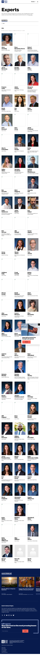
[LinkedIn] (11, 615)
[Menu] (37, 2)
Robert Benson (21, 594)
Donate (33, 1)
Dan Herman (25, 594)
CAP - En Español (4, 649)
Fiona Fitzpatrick (4, 594)
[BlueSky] (13, 615)
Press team (30, 14)
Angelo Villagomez (9, 594)
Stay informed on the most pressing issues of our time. (19, 625)
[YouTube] (7, 615)
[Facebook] (4, 615)
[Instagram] (9, 615)
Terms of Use (3, 647)
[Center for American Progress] (3, 1)
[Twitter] (2, 615)
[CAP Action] (5, 641)
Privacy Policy (4, 648)
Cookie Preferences (4, 652)
